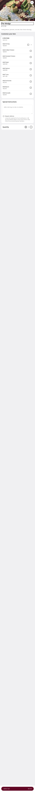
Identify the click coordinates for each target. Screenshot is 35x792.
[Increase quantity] (31, 127)
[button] (17, 10)
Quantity (6, 127)
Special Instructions (10, 102)
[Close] (32, 2)
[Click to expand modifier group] (31, 44)
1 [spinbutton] (28, 127)
